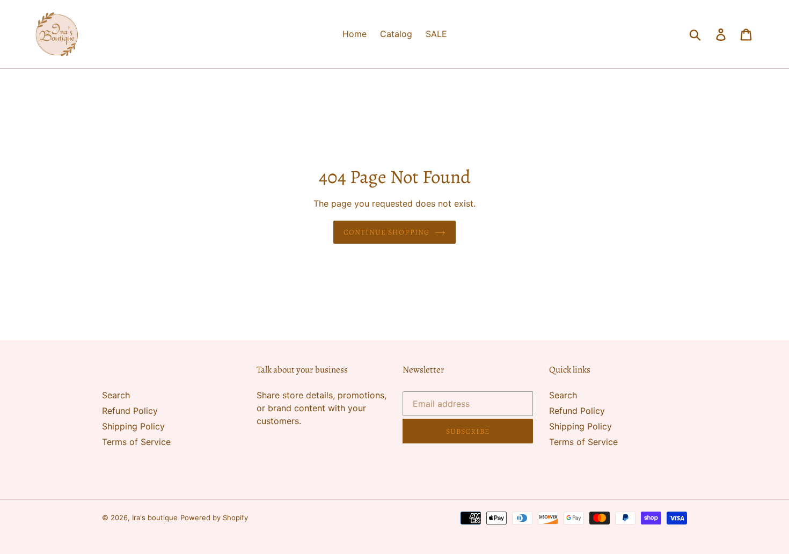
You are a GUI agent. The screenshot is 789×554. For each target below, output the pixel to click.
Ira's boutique (155, 517)
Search (116, 395)
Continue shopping (386, 232)
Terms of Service (136, 441)
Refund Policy (130, 410)
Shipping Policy (133, 426)
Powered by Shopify (214, 517)
